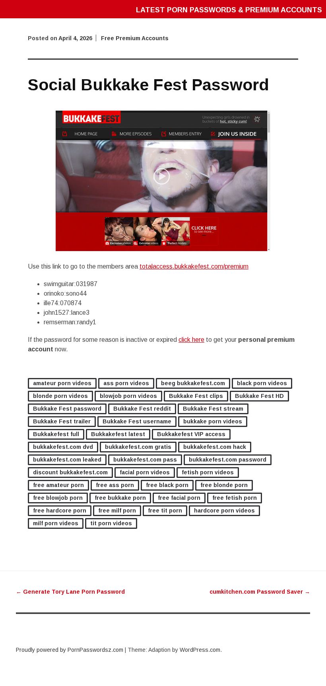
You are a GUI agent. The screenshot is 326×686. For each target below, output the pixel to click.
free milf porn (117, 510)
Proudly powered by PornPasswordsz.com (69, 650)
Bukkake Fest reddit (142, 408)
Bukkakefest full (56, 434)
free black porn (167, 485)
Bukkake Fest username (137, 421)
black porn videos (262, 383)
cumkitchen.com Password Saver (260, 592)
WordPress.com (200, 650)
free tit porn (165, 510)
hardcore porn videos (224, 510)
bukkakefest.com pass (145, 459)
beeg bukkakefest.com (193, 383)
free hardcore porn (59, 510)
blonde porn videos (60, 396)
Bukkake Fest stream (213, 408)
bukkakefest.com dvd (63, 447)
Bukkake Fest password (67, 408)
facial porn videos (145, 472)
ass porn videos (126, 383)
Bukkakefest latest (118, 434)
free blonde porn (224, 485)
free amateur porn (58, 485)
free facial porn (179, 498)
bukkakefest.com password (227, 459)
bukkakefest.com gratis (138, 447)
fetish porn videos (208, 472)
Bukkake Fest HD (259, 396)
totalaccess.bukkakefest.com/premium (194, 266)
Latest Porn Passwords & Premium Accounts (229, 10)
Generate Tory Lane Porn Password (70, 592)
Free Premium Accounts (135, 38)
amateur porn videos (62, 383)
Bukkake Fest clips (196, 396)
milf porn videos (55, 523)
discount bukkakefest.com (70, 472)
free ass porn (115, 485)
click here (191, 339)
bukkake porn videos (212, 421)
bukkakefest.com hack (214, 447)
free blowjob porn (58, 498)
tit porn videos (111, 523)
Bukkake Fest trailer (62, 421)
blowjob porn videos (128, 396)
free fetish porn (234, 498)
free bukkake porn (120, 498)
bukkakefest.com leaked (67, 459)
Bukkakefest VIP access (191, 434)
